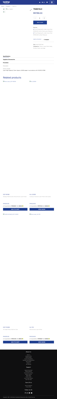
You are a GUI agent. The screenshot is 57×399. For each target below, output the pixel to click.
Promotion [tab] (5, 62)
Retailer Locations (28, 374)
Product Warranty (28, 371)
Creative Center (28, 376)
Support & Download (28, 370)
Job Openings (28, 364)
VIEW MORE (41, 209)
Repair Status (28, 375)
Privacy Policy (28, 386)
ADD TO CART (40, 22)
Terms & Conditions (28, 385)
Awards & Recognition (28, 358)
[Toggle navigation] (52, 2)
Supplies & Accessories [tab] (9, 59)
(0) (44, 2)
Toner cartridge (41, 48)
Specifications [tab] (6, 56)
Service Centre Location (28, 372)
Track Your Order (28, 379)
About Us (28, 354)
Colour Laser (42, 46)
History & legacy (28, 357)
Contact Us (28, 362)
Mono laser (49, 46)
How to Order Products (28, 378)
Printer (35, 48)
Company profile (28, 356)
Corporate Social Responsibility (28, 360)
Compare (46, 39)
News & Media (28, 361)
